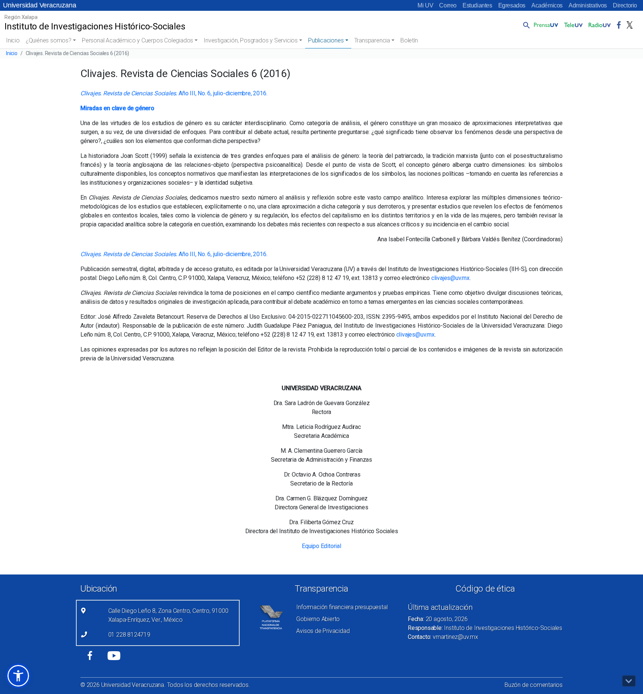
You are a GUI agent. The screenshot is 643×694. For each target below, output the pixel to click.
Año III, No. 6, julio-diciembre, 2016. (173, 93)
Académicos (547, 5)
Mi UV (425, 5)
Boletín (409, 40)
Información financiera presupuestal (341, 607)
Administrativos (588, 5)
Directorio (625, 5)
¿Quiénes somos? (48, 40)
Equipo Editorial (321, 546)
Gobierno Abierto (318, 619)
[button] (525, 24)
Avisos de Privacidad (322, 630)
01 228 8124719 (129, 634)
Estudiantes (477, 5)
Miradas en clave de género (117, 108)
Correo (448, 5)
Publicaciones (325, 40)
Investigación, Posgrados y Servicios (251, 40)
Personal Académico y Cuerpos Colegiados (137, 40)
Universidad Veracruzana (39, 5)
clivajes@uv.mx (450, 277)
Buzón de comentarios (534, 684)
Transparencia (372, 40)
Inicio (13, 40)
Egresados (511, 5)
